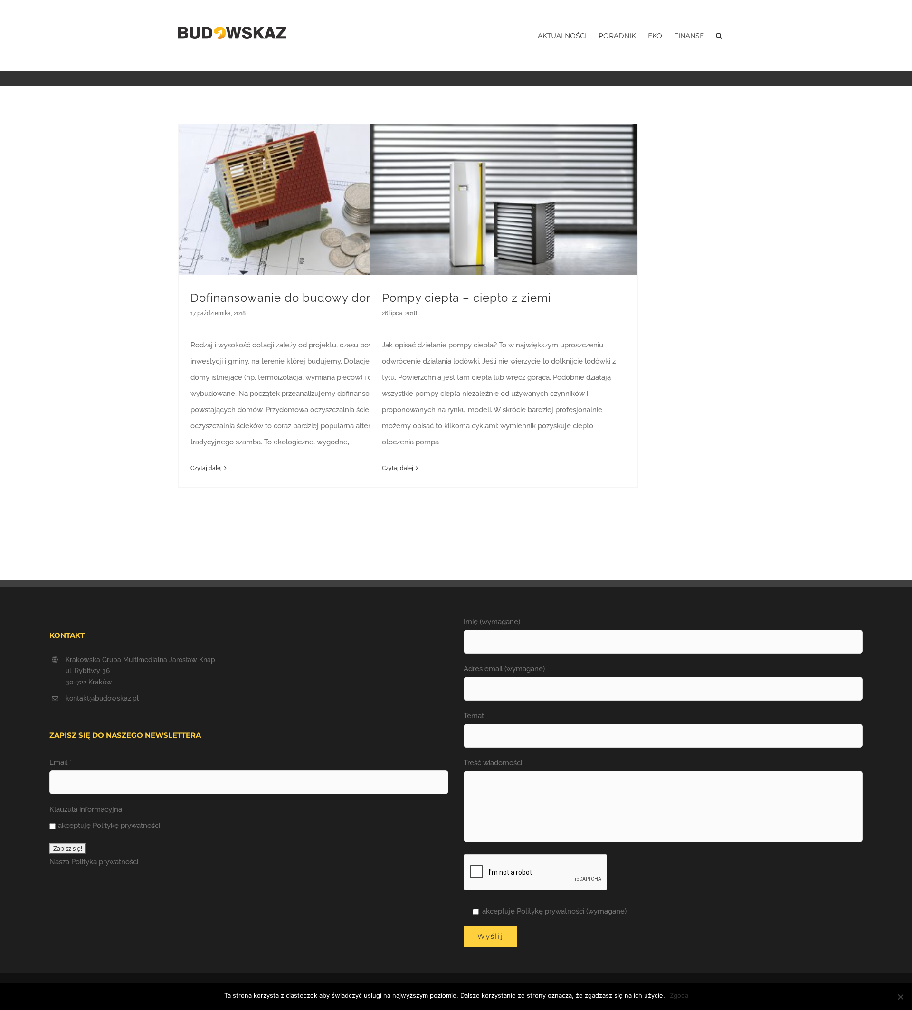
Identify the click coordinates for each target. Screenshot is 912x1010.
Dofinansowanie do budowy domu (287, 298)
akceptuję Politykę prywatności (109, 825)
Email (60, 762)
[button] (719, 35)
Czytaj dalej (206, 468)
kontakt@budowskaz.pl (102, 698)
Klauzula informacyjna (85, 809)
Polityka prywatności (104, 861)
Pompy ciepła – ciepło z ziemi (466, 298)
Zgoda (679, 995)
